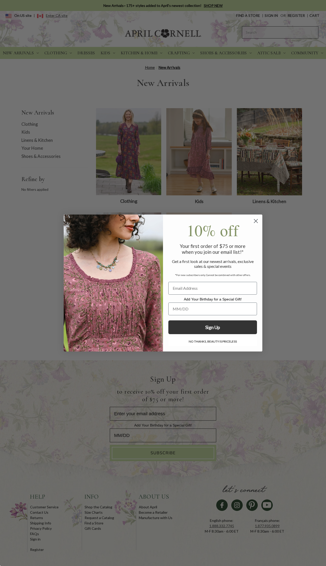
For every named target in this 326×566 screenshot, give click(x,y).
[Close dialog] (255, 221)
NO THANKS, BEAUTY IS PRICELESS (213, 341)
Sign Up (212, 327)
